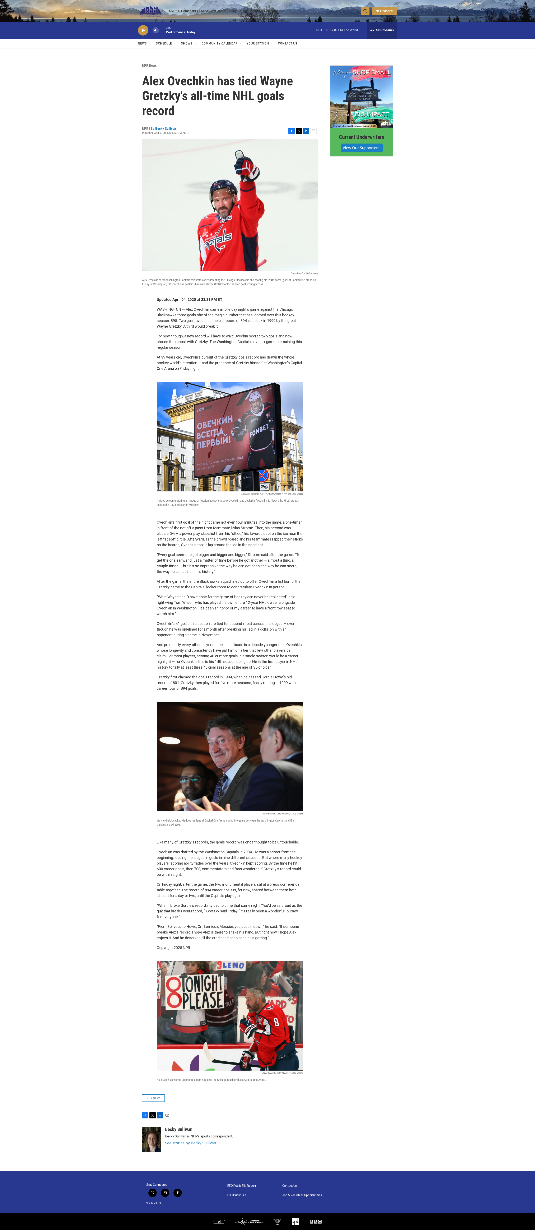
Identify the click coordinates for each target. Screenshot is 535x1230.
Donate (386, 11)
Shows (186, 43)
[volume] (155, 30)
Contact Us (287, 43)
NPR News (149, 65)
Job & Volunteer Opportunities (302, 1195)
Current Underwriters (361, 137)
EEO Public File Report (241, 1185)
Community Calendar (219, 43)
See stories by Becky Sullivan (190, 1142)
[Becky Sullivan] (151, 1139)
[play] (143, 30)
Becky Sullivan (165, 128)
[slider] (162, 30)
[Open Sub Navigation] (150, 43)
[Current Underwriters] (361, 97)
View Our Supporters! (362, 147)
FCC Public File (236, 1195)
